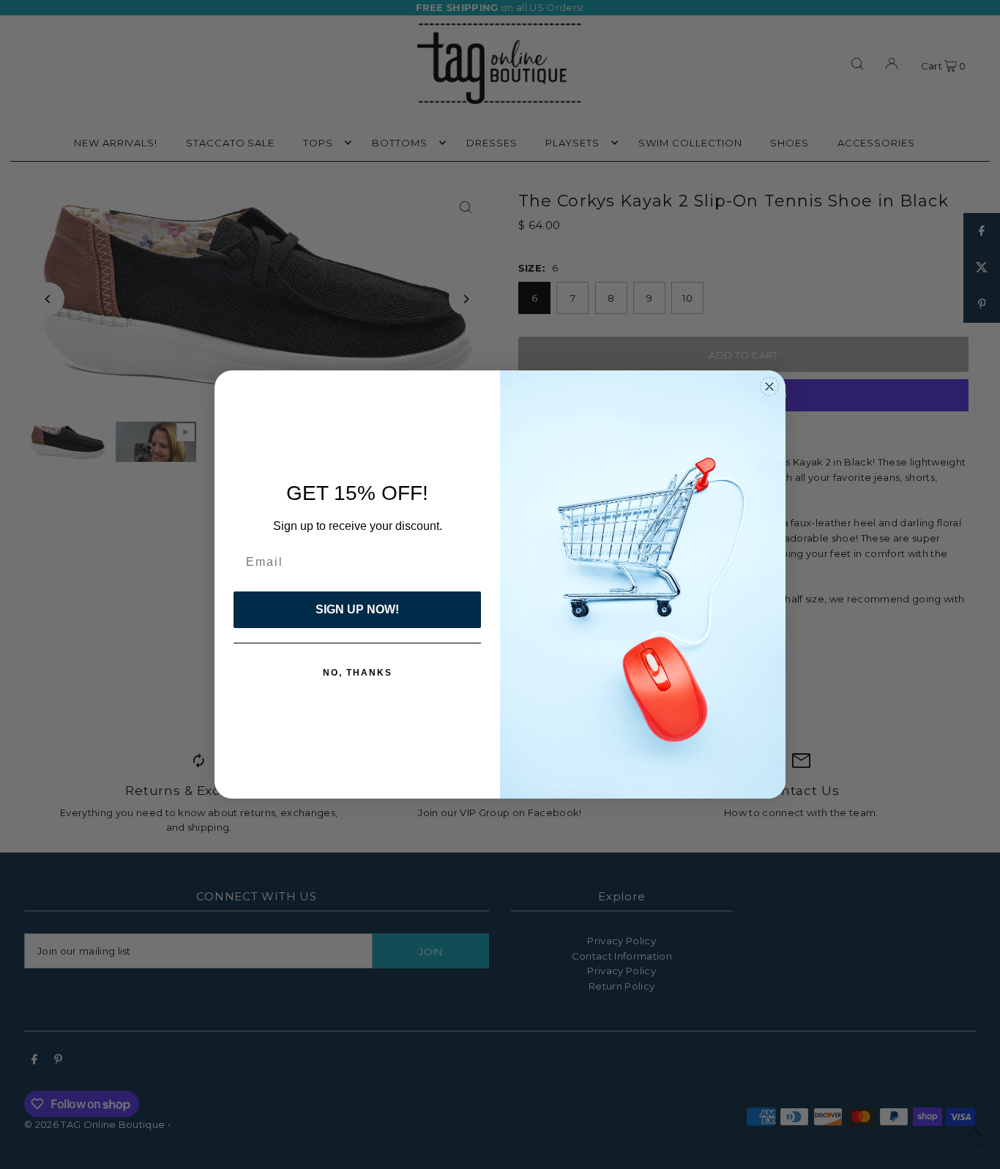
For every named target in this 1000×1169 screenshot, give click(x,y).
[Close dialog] (769, 386)
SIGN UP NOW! (357, 609)
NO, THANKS (357, 673)
